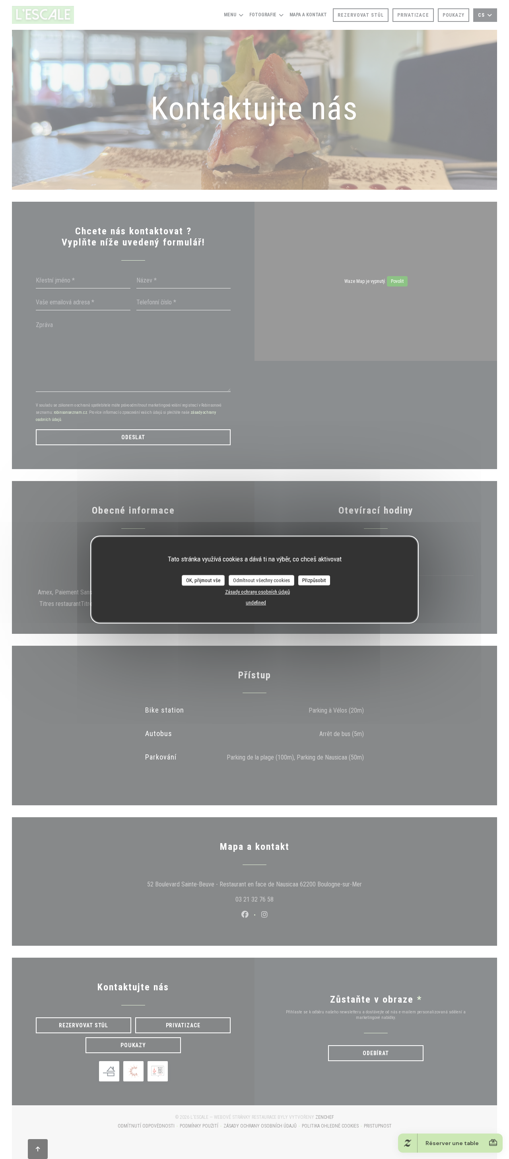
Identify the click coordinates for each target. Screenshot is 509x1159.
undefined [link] (256, 603)
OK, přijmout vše (203, 580)
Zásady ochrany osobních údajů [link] (257, 592)
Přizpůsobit (314, 580)
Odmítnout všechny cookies (261, 580)
